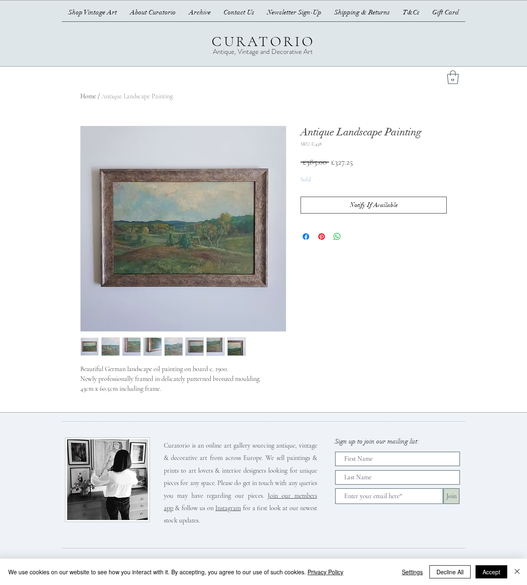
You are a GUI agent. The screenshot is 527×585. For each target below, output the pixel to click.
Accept (491, 572)
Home (88, 96)
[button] (453, 77)
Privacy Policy (325, 572)
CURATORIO (263, 41)
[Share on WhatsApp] (337, 236)
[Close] (517, 571)
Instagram (228, 508)
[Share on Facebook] (306, 236)
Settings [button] (412, 572)
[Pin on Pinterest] (321, 236)
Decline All (450, 572)
